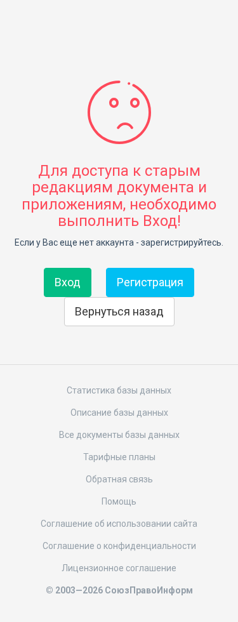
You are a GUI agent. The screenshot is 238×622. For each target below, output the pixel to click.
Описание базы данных (119, 412)
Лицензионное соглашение (119, 568)
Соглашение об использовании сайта (119, 524)
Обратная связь (119, 479)
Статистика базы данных (119, 390)
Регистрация (150, 282)
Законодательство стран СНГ (119, 30)
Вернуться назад (119, 311)
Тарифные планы (119, 457)
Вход (68, 282)
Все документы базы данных (119, 435)
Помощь (119, 501)
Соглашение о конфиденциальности (119, 546)
